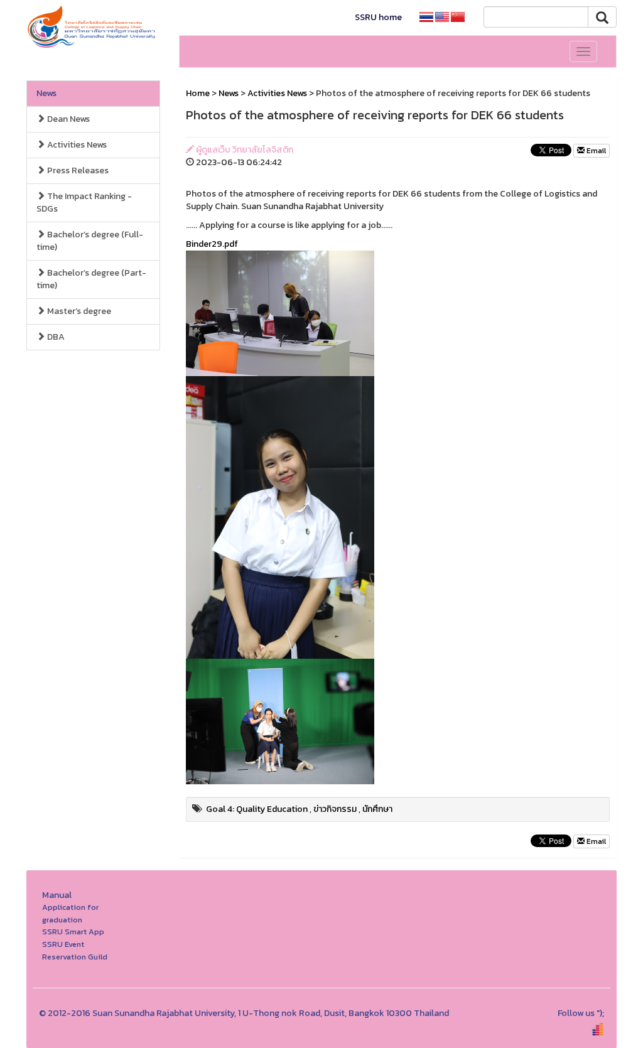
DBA (55, 336)
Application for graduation (70, 913)
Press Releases (77, 170)
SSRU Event (63, 944)
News (46, 93)
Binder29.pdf (212, 244)
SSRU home (378, 17)
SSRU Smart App (73, 931)
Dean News (67, 119)
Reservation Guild (74, 957)
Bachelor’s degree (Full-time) (89, 241)
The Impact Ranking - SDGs (84, 202)
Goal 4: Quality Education (257, 809)
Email (595, 150)
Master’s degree (78, 311)
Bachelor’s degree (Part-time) (91, 279)
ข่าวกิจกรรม (335, 809)
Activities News (76, 144)
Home (198, 93)
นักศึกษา (377, 809)
